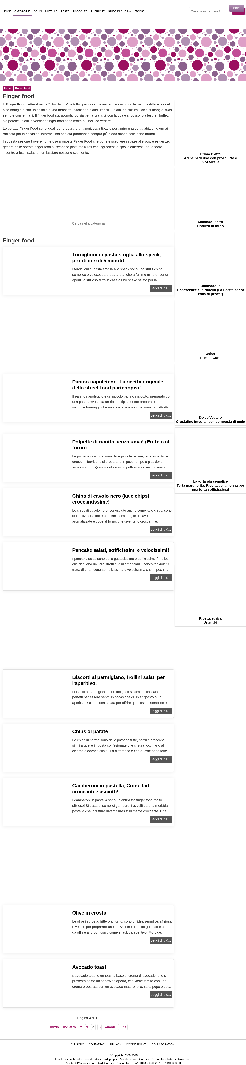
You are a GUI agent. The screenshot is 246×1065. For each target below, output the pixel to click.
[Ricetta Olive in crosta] (37, 939)
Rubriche (98, 11)
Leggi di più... (160, 288)
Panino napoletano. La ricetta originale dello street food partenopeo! (117, 385)
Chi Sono (77, 1044)
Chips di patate (90, 731)
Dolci (37, 11)
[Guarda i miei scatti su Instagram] (215, 95)
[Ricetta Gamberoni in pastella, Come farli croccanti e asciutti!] (37, 811)
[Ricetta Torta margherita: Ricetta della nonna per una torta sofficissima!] (210, 451)
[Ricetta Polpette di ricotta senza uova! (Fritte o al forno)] (37, 467)
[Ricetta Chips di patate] (37, 757)
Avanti (110, 1027)
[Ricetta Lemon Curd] (210, 324)
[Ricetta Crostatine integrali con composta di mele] (210, 387)
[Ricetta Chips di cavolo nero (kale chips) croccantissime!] (37, 522)
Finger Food (22, 88)
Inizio (54, 1027)
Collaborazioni (163, 1044)
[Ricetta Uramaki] (210, 588)
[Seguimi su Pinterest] (205, 95)
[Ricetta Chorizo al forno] (210, 192)
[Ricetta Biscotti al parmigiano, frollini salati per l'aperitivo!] (37, 703)
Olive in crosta (89, 913)
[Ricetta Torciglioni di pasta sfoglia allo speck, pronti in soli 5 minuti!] (37, 280)
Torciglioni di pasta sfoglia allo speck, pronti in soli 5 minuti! (116, 257)
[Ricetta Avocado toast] (37, 993)
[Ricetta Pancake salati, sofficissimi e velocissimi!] (37, 576)
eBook (139, 11)
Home (7, 11)
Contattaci (97, 1044)
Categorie (22, 11)
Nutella (51, 11)
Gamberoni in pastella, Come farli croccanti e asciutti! (111, 788)
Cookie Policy (136, 1044)
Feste (65, 11)
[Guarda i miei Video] (226, 95)
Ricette (8, 88)
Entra (236, 8)
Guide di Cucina (119, 11)
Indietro (69, 1027)
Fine (122, 1027)
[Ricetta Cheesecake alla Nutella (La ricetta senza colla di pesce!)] (210, 256)
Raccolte (80, 11)
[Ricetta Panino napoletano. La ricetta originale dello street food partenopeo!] (37, 408)
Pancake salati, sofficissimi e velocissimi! (120, 550)
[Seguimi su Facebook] (195, 95)
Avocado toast (89, 967)
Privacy (115, 1044)
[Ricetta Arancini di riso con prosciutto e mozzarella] (210, 124)
